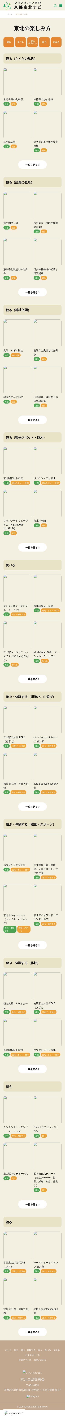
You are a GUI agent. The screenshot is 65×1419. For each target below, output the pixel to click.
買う (44, 42)
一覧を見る (31, 164)
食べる (21, 42)
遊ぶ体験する (32, 42)
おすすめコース (32, 1354)
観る (9, 42)
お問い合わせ (40, 1359)
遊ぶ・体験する (28, 1349)
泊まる (56, 42)
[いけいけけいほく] (32, 1372)
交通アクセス (25, 1359)
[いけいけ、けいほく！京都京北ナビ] (22, 5)
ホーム (8, 1349)
